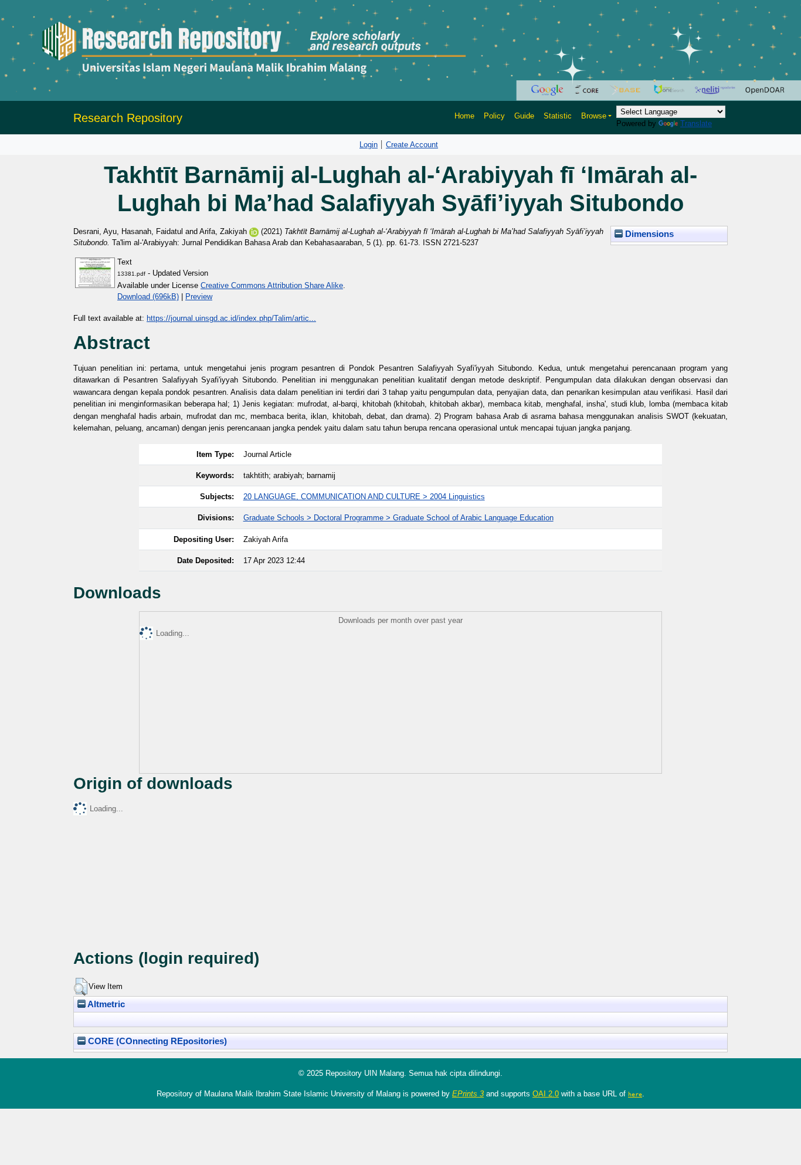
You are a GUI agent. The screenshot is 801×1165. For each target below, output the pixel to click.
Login (368, 144)
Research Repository (127, 117)
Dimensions (648, 234)
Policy (494, 115)
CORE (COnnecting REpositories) (156, 1041)
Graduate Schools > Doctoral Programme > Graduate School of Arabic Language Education (398, 517)
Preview (198, 296)
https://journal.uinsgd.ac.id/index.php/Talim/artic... (231, 318)
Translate (696, 123)
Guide (524, 115)
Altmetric (105, 1004)
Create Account (412, 144)
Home (464, 115)
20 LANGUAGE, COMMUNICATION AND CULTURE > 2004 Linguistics (364, 496)
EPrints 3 (468, 1093)
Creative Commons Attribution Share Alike (272, 285)
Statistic (558, 115)
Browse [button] (593, 115)
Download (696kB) (148, 296)
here (635, 1094)
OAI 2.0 (545, 1093)
